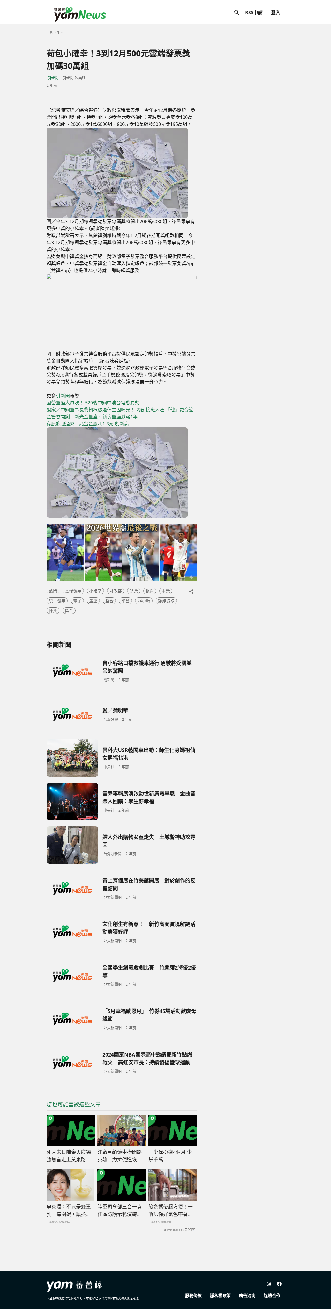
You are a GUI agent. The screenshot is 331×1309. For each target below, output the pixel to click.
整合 (109, 601)
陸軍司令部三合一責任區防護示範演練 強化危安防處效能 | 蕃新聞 (119, 1210)
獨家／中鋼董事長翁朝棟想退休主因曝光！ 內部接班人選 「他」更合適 (120, 410)
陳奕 (53, 610)
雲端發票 (73, 591)
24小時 (143, 601)
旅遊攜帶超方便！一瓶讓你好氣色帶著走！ (170, 1210)
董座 (93, 601)
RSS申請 (254, 12)
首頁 (50, 32)
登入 (275, 12)
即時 (60, 32)
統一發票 (57, 601)
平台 (125, 601)
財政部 (115, 591)
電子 (77, 601)
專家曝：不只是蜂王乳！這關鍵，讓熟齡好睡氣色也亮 (69, 1210)
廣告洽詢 (247, 1295)
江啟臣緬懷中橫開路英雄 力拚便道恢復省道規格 (119, 1156)
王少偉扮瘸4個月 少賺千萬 (170, 1156)
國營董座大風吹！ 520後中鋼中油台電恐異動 (93, 403)
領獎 (134, 591)
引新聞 (53, 77)
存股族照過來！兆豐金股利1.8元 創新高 (88, 424)
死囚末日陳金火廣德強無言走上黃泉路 (69, 1156)
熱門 (53, 591)
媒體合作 (272, 1295)
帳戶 (150, 591)
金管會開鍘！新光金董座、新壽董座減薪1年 (92, 417)
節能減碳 (166, 601)
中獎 (166, 591)
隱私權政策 (220, 1295)
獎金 (69, 610)
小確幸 (95, 591)
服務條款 (193, 1295)
